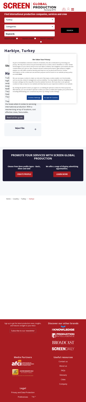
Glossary (63, 375)
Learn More (62, 174)
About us (63, 366)
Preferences (23, 397)
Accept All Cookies (51, 97)
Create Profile (24, 174)
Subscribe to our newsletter (23, 330)
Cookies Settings (34, 97)
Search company (47, 38)
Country (16, 199)
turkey (23, 199)
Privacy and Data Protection (22, 392)
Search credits (28, 38)
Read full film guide (15, 117)
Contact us (63, 361)
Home (8, 199)
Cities (63, 379)
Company (63, 384)
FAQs (63, 370)
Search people (10, 38)
